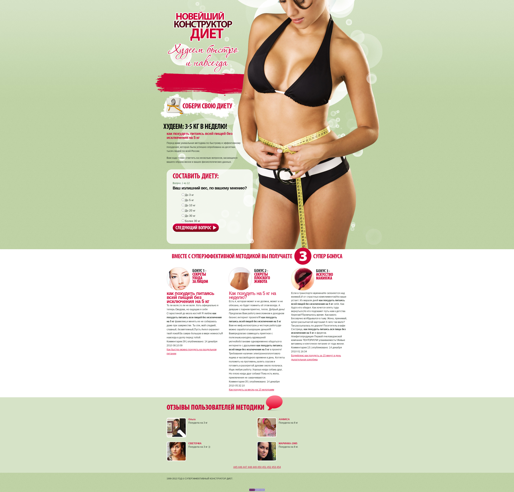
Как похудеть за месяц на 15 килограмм (251, 389)
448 (250, 467)
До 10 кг (190, 205)
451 (264, 467)
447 (245, 467)
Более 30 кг (192, 221)
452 (269, 467)
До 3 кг (189, 194)
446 (240, 467)
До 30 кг (190, 215)
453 (274, 467)
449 (255, 467)
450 (259, 467)
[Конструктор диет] (200, 20)
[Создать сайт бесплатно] (257, 490)
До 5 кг (189, 200)
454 (279, 467)
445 (235, 467)
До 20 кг (190, 210)
